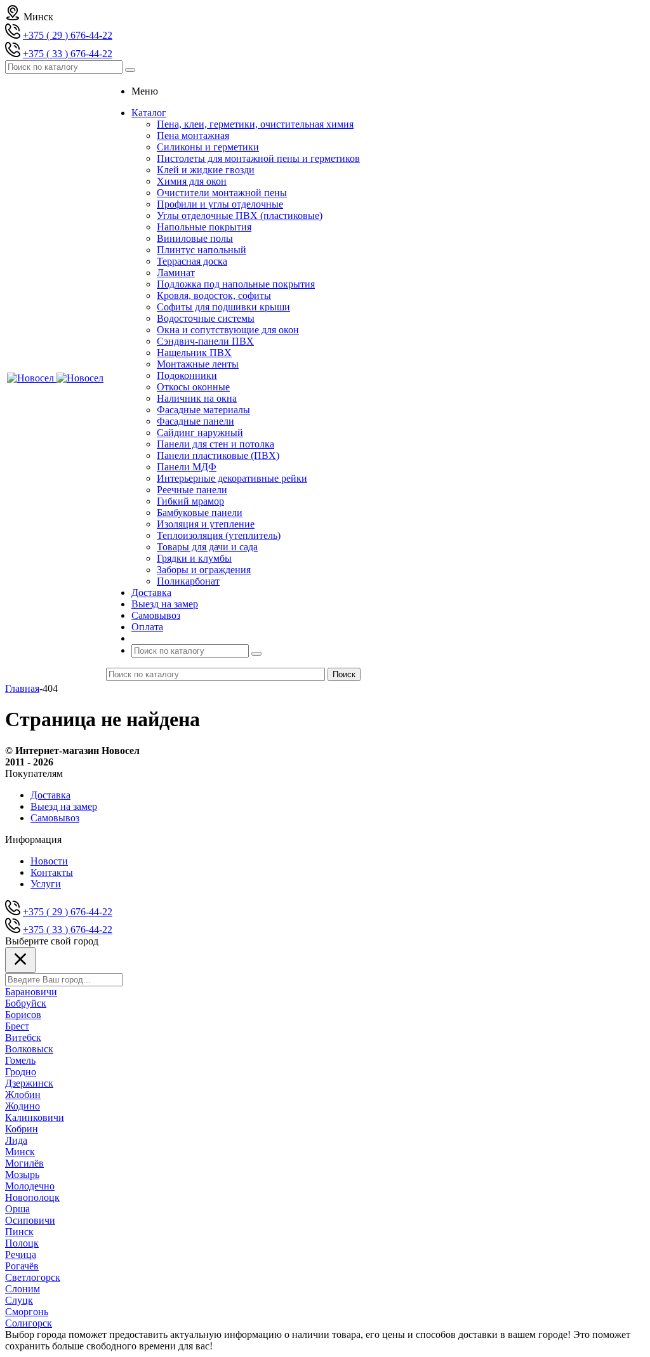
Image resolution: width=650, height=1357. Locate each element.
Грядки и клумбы (194, 558)
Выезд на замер (63, 806)
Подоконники (187, 375)
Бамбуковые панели (199, 512)
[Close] (20, 960)
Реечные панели (192, 489)
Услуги (45, 883)
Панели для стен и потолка (215, 444)
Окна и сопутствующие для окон (228, 329)
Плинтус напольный (201, 249)
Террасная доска (192, 261)
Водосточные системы (206, 318)
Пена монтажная (193, 135)
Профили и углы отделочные (220, 204)
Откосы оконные (193, 386)
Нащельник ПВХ (194, 352)
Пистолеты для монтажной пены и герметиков (258, 158)
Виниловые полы (195, 238)
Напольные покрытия (204, 227)
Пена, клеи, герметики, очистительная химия (255, 124)
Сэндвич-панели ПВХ (205, 341)
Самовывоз (54, 817)
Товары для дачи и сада (207, 546)
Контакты (51, 872)
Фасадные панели (195, 421)
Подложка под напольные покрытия (236, 284)
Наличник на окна (197, 398)
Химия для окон (192, 181)
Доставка (50, 795)
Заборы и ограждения (204, 569)
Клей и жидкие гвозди (206, 169)
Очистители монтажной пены (222, 192)
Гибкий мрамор (190, 501)
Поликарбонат (188, 581)
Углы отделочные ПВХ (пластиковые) (239, 215)
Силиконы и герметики (208, 147)
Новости (49, 861)
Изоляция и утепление (206, 524)
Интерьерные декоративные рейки (232, 478)
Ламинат (176, 272)
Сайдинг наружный (200, 432)
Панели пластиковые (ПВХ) (218, 455)
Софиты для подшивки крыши (223, 306)
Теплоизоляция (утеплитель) (219, 535)
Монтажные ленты (198, 364)
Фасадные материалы (203, 409)
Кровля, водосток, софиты (214, 295)
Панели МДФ (186, 466)
